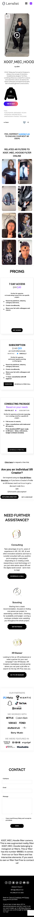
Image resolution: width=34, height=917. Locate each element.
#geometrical (16, 114)
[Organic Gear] (25, 225)
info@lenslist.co (17, 890)
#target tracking (20, 116)
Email (4, 787)
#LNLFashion (8, 113)
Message (5, 796)
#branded (17, 113)
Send (17, 826)
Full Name (6, 778)
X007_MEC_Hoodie (17, 62)
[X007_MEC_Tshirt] (9, 171)
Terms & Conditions (15, 897)
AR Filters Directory (25, 908)
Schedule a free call (22, 384)
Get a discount (27, 497)
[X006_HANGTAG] (25, 171)
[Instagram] (9, 882)
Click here (9, 462)
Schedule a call (17, 576)
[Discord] (24, 882)
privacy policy (17, 887)
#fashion (7, 114)
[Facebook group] (27, 882)
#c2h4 (24, 113)
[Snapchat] (13, 882)
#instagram (8, 116)
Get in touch (17, 627)
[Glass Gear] (9, 252)
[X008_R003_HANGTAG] (25, 198)
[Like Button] (24, 122)
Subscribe (8, 384)
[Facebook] (6, 882)
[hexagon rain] (25, 252)
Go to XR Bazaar (17, 675)
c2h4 (17, 66)
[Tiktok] (20, 882)
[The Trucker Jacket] (9, 198)
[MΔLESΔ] (9, 225)
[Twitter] (17, 882)
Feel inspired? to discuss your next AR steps (17, 136)
